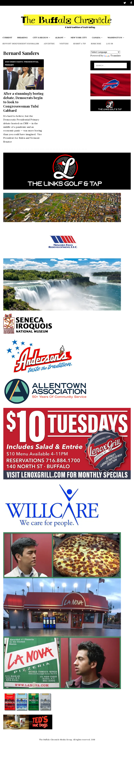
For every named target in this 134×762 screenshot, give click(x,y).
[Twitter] (125, 3)
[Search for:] (110, 65)
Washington (115, 37)
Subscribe (96, 43)
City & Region (40, 37)
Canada (96, 37)
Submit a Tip (79, 43)
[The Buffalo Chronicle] (67, 32)
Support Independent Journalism (20, 43)
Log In (109, 43)
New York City (79, 37)
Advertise (49, 43)
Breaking (22, 37)
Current (7, 37)
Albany (59, 37)
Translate (115, 55)
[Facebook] (131, 3)
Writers (63, 43)
